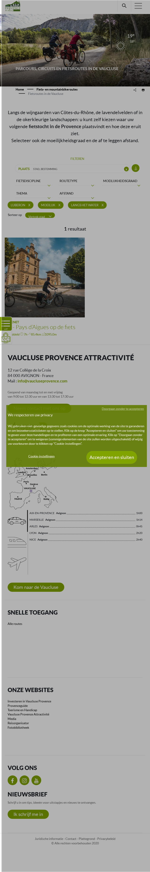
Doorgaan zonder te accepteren (123, 408)
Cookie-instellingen (41, 456)
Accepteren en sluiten (111, 457)
